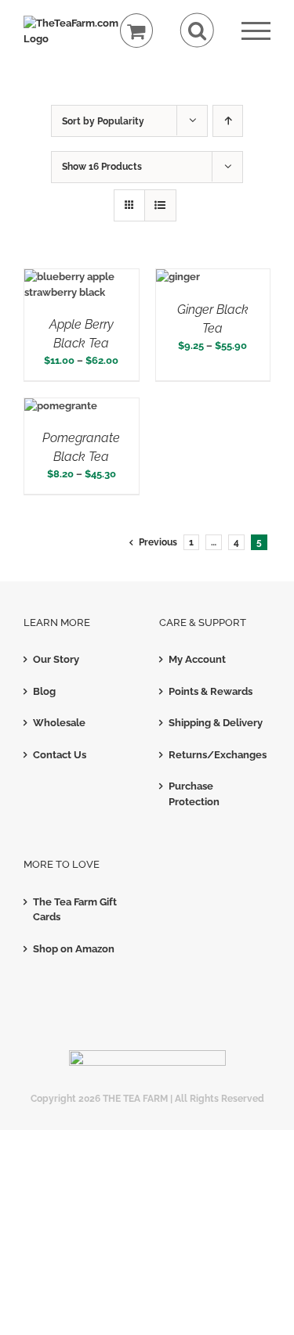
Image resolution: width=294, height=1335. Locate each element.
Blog (44, 691)
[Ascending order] (227, 121)
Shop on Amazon (73, 949)
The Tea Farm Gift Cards (75, 909)
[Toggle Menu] (256, 31)
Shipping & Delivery (216, 723)
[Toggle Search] (197, 30)
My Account (197, 659)
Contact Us (59, 755)
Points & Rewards (210, 691)
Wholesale (59, 723)
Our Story (56, 659)
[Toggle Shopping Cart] (137, 31)
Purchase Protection (194, 794)
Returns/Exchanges (216, 755)
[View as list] (160, 205)
